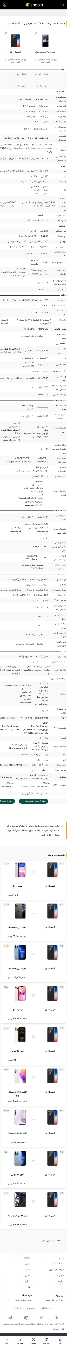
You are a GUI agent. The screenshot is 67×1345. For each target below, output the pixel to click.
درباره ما (60, 1281)
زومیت (27, 1269)
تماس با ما (59, 1275)
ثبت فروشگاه (58, 1264)
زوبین (27, 1264)
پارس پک (59, 1295)
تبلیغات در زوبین (56, 1269)
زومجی (27, 1275)
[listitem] (33, 880)
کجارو (27, 1281)
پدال (28, 1287)
